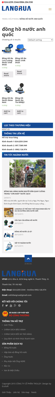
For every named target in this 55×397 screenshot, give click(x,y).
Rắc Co (7, 366)
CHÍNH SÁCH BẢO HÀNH (14, 329)
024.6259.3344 (19, 289)
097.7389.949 (21, 145)
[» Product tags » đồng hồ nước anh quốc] (16, 9)
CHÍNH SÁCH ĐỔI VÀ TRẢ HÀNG (18, 334)
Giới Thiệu (8, 325)
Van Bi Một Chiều (11, 370)
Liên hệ (16, 392)
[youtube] (11, 305)
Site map (25, 392)
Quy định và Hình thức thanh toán (19, 338)
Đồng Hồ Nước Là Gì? (23, 232)
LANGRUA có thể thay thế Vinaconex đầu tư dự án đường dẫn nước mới (32, 210)
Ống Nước (8, 356)
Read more (6, 74)
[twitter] (6, 305)
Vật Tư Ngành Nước (23, 243)
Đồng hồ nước (10, 347)
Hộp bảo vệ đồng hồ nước (15, 352)
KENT (4, 129)
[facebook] (2, 305)
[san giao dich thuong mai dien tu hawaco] (16, 313)
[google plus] (15, 305)
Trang (16, 19)
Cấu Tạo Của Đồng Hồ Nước (26, 220)
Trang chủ (6, 19)
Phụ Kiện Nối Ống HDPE (14, 361)
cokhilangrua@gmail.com (20, 295)
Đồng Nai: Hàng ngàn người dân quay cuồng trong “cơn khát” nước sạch (24, 192)
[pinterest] (19, 305)
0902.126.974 (40, 289)
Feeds (33, 392)
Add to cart (7, 112)
